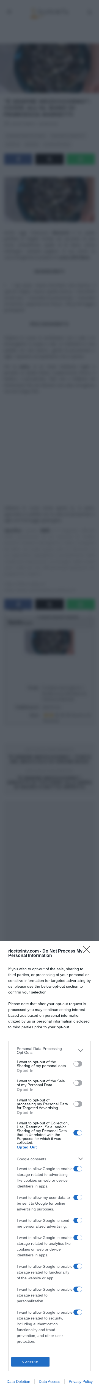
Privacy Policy (81, 1381)
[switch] (77, 1064)
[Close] (88, 951)
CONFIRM (30, 1361)
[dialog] (49, 1166)
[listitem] (49, 1050)
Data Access (49, 1381)
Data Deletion (18, 1381)
